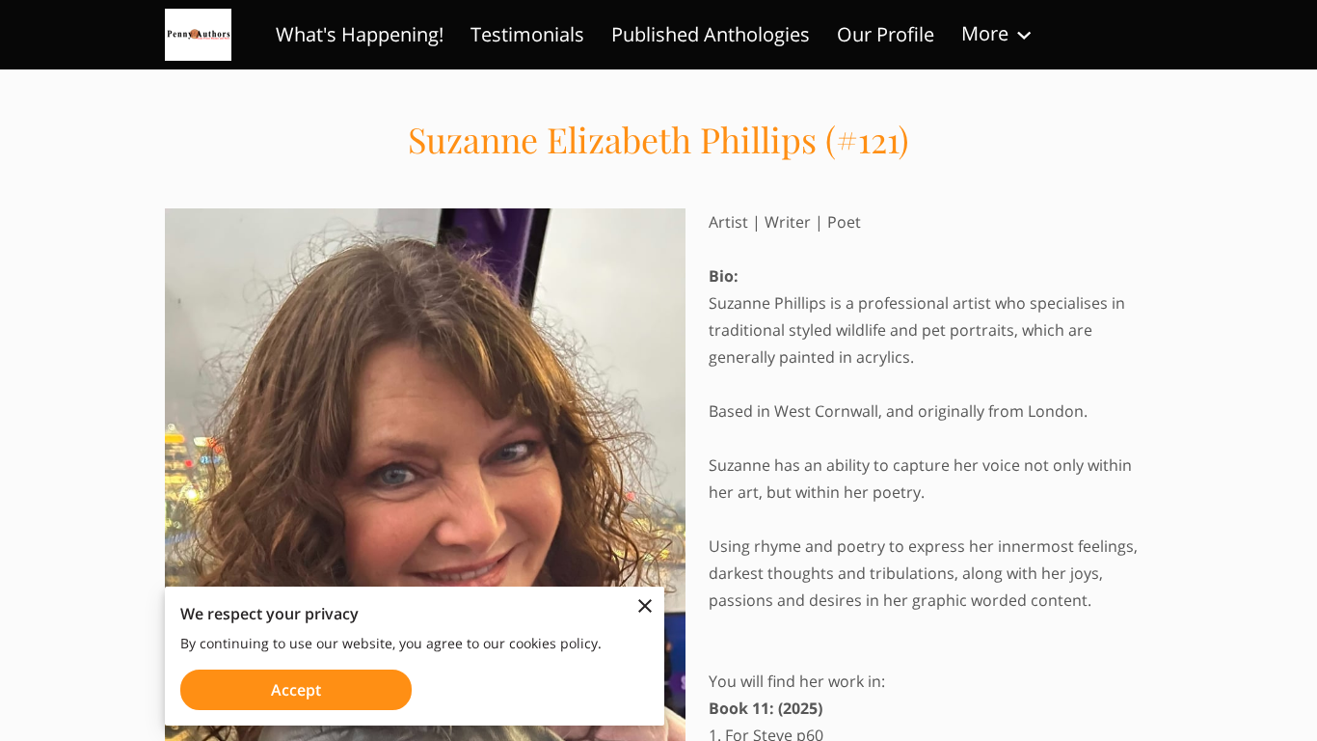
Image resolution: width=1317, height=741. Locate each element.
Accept (296, 689)
